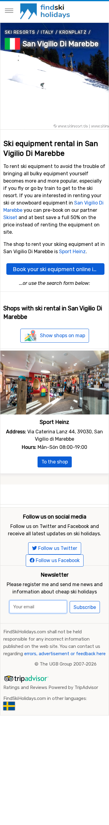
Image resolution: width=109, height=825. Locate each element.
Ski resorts (20, 32)
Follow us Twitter (57, 548)
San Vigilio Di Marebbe (60, 44)
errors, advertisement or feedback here (65, 653)
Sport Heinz (72, 251)
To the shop (54, 462)
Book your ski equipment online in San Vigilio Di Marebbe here (58, 269)
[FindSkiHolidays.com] (45, 11)
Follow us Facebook (57, 560)
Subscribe (85, 607)
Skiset (10, 217)
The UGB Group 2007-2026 (68, 664)
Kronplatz (73, 32)
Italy (47, 32)
